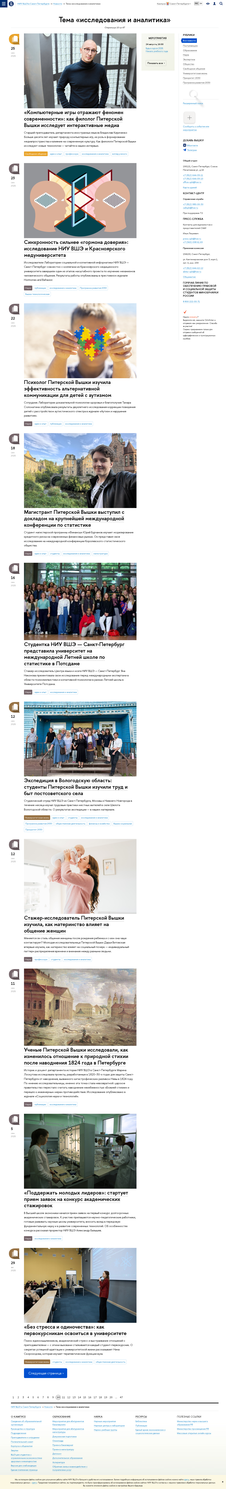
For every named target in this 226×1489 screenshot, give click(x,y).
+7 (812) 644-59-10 (193, 178)
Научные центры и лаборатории (109, 1425)
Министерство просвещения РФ (193, 1428)
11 (63, 1397)
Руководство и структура (23, 1428)
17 (95, 1397)
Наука (186, 54)
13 (74, 1397)
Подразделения (18, 1433)
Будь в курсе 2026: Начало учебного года (157, 50)
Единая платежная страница (24, 1469)
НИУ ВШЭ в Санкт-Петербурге (26, 1406)
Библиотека (141, 1421)
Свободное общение (194, 68)
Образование (190, 50)
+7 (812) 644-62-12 (193, 268)
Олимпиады (57, 1440)
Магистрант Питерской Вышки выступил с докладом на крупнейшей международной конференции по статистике (74, 518)
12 (68, 1397)
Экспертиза (189, 59)
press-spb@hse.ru (192, 238)
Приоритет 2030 (191, 77)
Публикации (141, 1425)
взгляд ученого (119, 153)
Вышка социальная (122, 823)
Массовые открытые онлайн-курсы (194, 1433)
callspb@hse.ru (190, 207)
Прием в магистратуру (63, 1449)
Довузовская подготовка (64, 1436)
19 (105, 1397)
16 (89, 1397)
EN (201, 3)
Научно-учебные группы (105, 1429)
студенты (55, 553)
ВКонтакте (192, 145)
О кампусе (18, 1416)
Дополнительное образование (67, 1458)
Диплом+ (57, 1453)
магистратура (100, 553)
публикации (40, 287)
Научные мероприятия (105, 1421)
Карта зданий (190, 187)
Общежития (189, 276)
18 (100, 1397)
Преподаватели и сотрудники (25, 1437)
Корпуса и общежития (21, 1446)
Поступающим (190, 45)
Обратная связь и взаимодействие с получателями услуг (69, 1468)
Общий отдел (190, 160)
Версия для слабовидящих (23, 1465)
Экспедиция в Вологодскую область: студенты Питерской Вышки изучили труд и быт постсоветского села (76, 787)
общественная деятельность (70, 823)
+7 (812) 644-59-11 (193, 175)
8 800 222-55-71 (191, 301)
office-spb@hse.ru (192, 182)
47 (121, 1397)
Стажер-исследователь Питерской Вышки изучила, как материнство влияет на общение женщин (74, 924)
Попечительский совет (22, 1441)
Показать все (155, 63)
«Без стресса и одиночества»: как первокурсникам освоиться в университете (75, 1330)
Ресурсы (141, 1416)
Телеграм (192, 150)
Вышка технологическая (37, 294)
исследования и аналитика (95, 153)
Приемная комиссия (193, 248)
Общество (188, 64)
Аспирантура (58, 1462)
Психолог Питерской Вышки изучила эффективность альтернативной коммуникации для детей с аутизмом (67, 388)
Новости (48, 1406)
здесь (186, 1479)
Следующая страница (44, 1373)
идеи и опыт (56, 153)
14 (79, 1397)
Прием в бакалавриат (62, 1445)
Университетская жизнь (195, 73)
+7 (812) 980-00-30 (193, 204)
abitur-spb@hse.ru (192, 271)
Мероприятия (158, 38)
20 (111, 1397)
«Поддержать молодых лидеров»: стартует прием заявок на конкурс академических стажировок (76, 1199)
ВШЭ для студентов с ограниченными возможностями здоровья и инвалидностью (26, 1458)
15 (84, 1397)
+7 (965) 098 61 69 (193, 242)
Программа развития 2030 (196, 82)
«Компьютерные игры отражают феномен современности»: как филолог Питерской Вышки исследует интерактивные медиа (73, 118)
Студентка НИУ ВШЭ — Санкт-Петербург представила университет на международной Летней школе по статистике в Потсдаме (74, 653)
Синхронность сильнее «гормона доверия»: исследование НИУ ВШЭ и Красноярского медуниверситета (76, 248)
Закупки (14, 1450)
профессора (72, 153)
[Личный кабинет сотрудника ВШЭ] (214, 3)
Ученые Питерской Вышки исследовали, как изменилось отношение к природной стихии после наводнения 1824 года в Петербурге (76, 1056)
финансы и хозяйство (99, 823)
